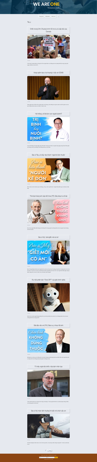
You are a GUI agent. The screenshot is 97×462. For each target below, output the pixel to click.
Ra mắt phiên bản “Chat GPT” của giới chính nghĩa (48, 280)
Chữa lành (47, 16)
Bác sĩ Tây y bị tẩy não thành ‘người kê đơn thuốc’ (48, 155)
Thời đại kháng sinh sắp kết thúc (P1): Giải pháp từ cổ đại (48, 196)
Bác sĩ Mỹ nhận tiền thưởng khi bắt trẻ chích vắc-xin (48, 411)
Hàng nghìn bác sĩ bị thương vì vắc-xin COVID (48, 72)
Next (50, 450)
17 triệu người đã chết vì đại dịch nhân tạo (48, 366)
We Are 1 (54, 16)
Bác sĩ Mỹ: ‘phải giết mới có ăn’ (48, 237)
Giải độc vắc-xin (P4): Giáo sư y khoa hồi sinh (48, 325)
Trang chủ (41, 16)
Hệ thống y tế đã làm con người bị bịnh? (48, 114)
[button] (58, 16)
